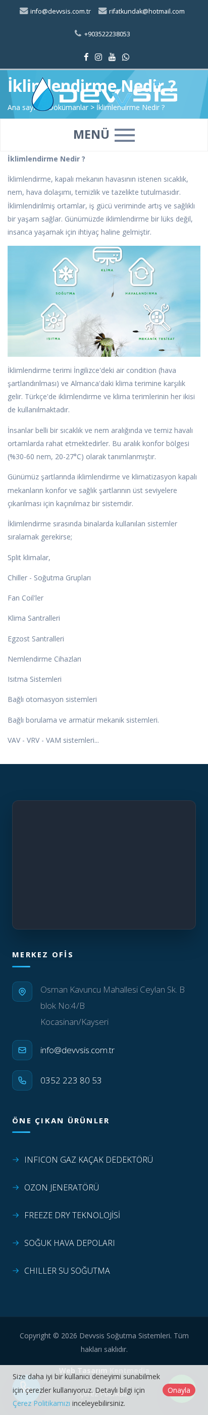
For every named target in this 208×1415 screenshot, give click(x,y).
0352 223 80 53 (71, 1080)
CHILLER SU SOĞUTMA (67, 1270)
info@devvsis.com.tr (60, 11)
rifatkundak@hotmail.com (146, 11)
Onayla (179, 1390)
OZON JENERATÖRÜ (61, 1187)
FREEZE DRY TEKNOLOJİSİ (72, 1215)
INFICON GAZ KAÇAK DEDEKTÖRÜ (88, 1159)
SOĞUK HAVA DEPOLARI (69, 1242)
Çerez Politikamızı (41, 1403)
